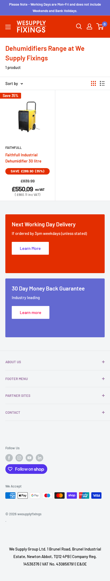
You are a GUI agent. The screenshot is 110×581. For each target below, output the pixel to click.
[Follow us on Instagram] (19, 458)
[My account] (89, 26)
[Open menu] (8, 27)
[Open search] (79, 26)
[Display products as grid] (93, 83)
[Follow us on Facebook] (9, 458)
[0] (100, 26)
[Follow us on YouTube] (29, 458)
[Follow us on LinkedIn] (39, 458)
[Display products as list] (102, 83)
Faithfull (13, 147)
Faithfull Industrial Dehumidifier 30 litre (23, 157)
